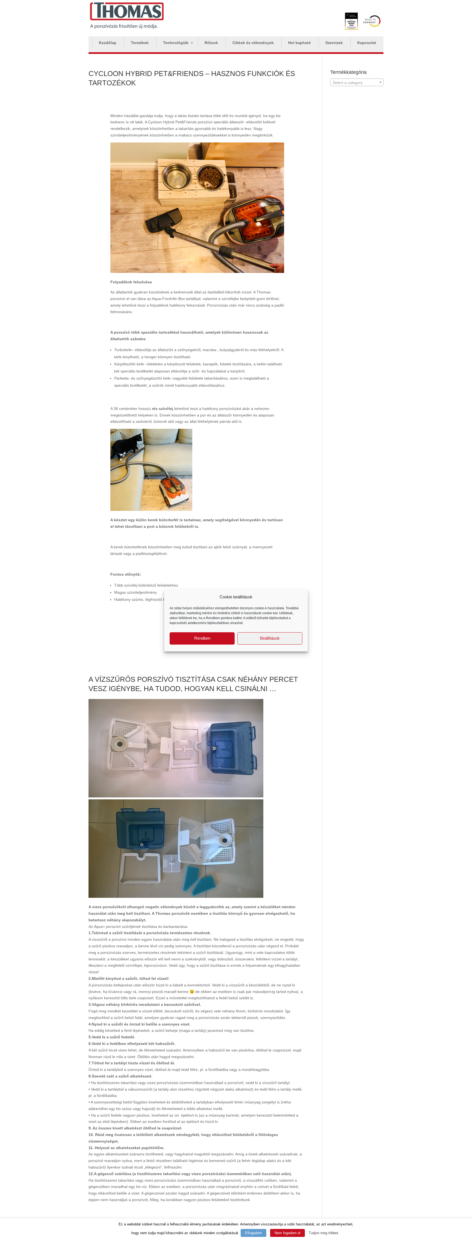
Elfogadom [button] (253, 1233)
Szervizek (334, 43)
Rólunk (211, 43)
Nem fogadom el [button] (287, 1233)
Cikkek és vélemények (253, 43)
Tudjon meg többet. (324, 1233)
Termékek (140, 43)
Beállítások (270, 638)
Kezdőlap (107, 43)
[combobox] (357, 82)
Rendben (202, 638)
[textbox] (357, 82)
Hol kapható (299, 43)
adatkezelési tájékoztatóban (208, 623)
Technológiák (175, 43)
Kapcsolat (366, 43)
